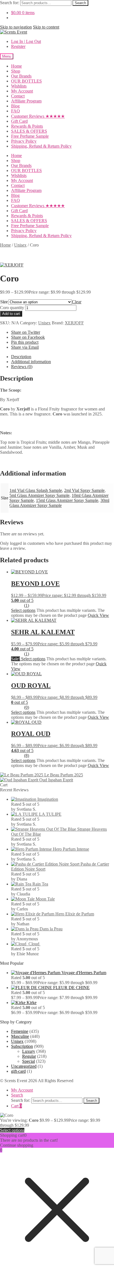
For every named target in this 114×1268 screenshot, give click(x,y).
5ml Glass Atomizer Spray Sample (39, 495)
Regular (29, 1056)
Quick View (98, 615)
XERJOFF (74, 322)
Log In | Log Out (26, 41)
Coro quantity (12, 307)
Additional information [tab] (31, 361)
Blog (15, 106)
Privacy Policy (24, 141)
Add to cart (11, 314)
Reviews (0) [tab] (21, 366)
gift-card (18, 1071)
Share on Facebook (28, 337)
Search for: (9, 2)
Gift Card (19, 121)
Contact (18, 96)
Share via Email (25, 347)
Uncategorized (24, 1066)
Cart (16, 1105)
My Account (22, 91)
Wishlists (19, 86)
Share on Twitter (25, 332)
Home (16, 66)
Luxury (28, 1051)
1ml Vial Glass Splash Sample (35, 490)
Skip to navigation (16, 27)
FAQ (15, 111)
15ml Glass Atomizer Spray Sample (67, 500)
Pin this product (24, 342)
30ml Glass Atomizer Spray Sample (59, 503)
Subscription (22, 1046)
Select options (23, 610)
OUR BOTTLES (26, 81)
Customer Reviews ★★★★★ (38, 116)
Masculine (20, 1036)
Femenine (19, 1031)
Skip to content (46, 27)
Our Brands (21, 76)
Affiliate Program (26, 101)
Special (28, 1061)
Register (18, 46)
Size (4, 301)
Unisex (20, 245)
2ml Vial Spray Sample (84, 490)
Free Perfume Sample (30, 136)
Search (80, 3)
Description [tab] (21, 356)
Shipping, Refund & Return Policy (41, 146)
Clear (76, 301)
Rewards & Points (27, 126)
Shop (15, 71)
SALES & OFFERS (29, 131)
